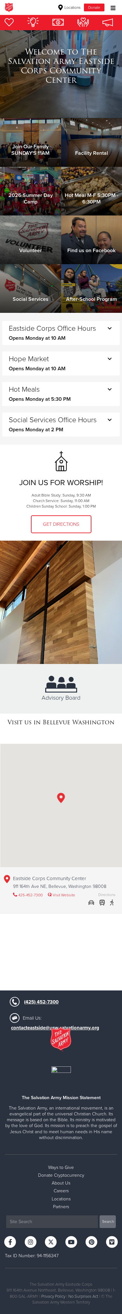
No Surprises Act (83, 1296)
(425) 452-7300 (41, 1002)
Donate (94, 7)
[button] (61, 799)
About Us (61, 1183)
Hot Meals (40, 394)
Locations (72, 7)
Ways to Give (61, 1167)
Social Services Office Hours (53, 424)
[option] (61, 66)
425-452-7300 (30, 895)
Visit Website (63, 895)
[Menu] (111, 7)
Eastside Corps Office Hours (52, 333)
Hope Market (37, 363)
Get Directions (61, 524)
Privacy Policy (53, 1296)
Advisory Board (61, 697)
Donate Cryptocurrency (61, 1175)
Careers (61, 1191)
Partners (61, 1207)
